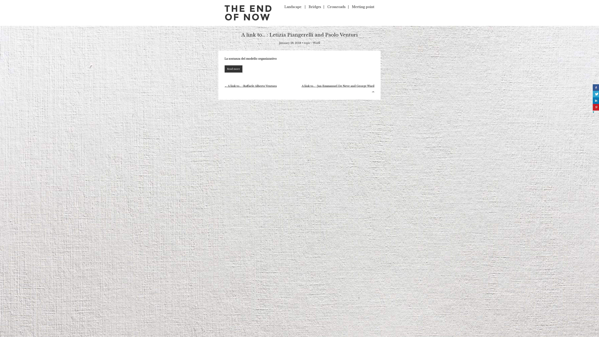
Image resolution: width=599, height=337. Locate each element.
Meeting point (363, 7)
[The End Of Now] (248, 19)
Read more (233, 69)
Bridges (315, 7)
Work (316, 42)
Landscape (292, 7)
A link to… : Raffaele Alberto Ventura (251, 86)
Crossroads (336, 7)
